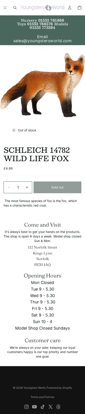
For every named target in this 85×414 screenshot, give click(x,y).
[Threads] (58, 406)
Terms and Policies (42, 397)
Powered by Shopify (59, 387)
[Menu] (5, 7)
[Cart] (80, 8)
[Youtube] (34, 406)
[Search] (15, 8)
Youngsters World (34, 387)
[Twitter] (50, 406)
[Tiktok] (42, 406)
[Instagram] (26, 406)
